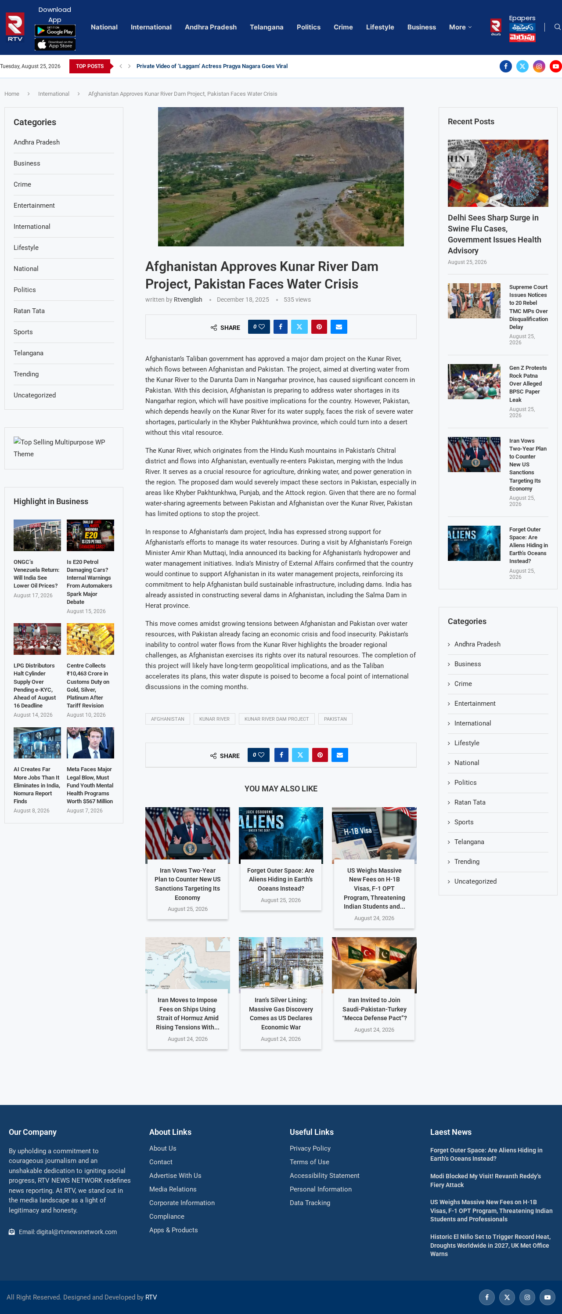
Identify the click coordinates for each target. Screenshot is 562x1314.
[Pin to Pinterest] (319, 327)
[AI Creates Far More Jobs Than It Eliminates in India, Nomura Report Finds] (37, 743)
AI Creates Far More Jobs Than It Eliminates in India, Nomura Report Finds (37, 785)
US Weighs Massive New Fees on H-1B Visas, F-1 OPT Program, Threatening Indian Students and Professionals (491, 1210)
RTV (151, 1297)
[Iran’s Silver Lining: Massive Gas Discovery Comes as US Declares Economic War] (281, 965)
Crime (343, 27)
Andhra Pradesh (211, 27)
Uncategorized (475, 881)
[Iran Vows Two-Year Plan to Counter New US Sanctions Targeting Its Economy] (187, 835)
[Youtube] (556, 66)
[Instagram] (539, 66)
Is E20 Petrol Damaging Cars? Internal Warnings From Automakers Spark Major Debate (89, 582)
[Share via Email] (339, 327)
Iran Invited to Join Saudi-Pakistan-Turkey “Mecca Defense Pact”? (374, 1009)
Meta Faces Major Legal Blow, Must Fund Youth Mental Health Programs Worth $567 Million (90, 785)
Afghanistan (167, 719)
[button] (120, 66)
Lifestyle (380, 27)
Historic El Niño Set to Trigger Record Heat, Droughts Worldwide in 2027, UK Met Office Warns (490, 1245)
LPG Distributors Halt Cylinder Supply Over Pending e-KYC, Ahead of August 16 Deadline (35, 685)
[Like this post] (262, 327)
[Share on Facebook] (281, 327)
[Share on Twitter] (299, 327)
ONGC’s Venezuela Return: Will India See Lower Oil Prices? (37, 574)
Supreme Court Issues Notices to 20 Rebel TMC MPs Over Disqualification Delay (528, 307)
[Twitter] (522, 66)
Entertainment (475, 704)
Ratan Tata (470, 802)
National (104, 27)
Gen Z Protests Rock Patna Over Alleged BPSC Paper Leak (528, 384)
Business (421, 27)
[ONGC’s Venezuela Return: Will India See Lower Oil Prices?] (37, 535)
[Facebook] (506, 66)
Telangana (267, 27)
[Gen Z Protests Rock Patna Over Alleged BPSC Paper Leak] (474, 381)
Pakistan (335, 719)
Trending (466, 862)
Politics (309, 27)
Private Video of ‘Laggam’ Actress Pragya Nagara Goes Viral (212, 66)
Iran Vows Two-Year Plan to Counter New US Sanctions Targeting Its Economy (528, 464)
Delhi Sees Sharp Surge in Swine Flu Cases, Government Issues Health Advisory (494, 234)
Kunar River (214, 719)
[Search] (557, 27)
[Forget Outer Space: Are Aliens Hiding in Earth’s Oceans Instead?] (281, 835)
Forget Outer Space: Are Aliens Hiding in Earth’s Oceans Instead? (280, 879)
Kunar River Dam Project (277, 719)
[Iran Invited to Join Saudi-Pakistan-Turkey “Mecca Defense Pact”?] (374, 965)
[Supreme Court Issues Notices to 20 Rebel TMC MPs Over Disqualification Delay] (474, 300)
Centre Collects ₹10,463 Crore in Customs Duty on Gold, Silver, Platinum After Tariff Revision (88, 685)
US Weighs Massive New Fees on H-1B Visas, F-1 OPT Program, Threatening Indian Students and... (374, 888)
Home (11, 93)
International (151, 27)
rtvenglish (188, 299)
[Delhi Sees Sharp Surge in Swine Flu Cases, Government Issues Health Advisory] (498, 173)
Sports (464, 822)
